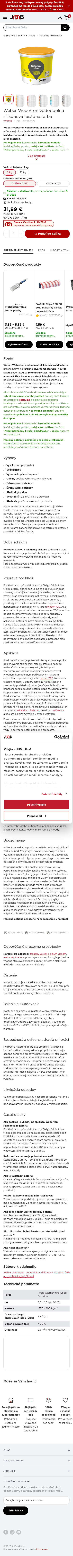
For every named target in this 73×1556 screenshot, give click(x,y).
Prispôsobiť (34, 815)
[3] (19, 304)
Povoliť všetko (36, 804)
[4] (21, 304)
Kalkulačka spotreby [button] (19, 202)
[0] (67, 17)
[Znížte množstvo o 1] (6, 234)
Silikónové (56, 36)
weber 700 (53, 607)
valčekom (58, 710)
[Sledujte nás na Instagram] (12, 1532)
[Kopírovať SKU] (31, 315)
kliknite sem (42, 1549)
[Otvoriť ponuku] (5, 17)
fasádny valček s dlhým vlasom (48, 954)
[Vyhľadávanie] (65, 28)
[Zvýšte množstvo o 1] (21, 234)
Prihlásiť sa (15, 1510)
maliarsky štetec (13, 957)
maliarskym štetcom (27, 710)
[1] (15, 304)
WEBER (7, 121)
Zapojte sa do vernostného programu (33, 225)
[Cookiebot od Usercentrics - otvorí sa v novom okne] (54, 737)
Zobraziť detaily (52, 793)
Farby (32, 36)
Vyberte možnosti (18, 344)
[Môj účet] (60, 17)
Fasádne (44, 36)
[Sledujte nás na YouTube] (18, 1532)
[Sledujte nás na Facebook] (5, 1532)
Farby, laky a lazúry (14, 36)
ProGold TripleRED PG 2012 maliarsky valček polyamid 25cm (49, 308)
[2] (17, 304)
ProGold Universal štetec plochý (15, 309)
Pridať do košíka (49, 233)
